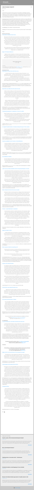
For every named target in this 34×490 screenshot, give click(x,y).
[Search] (32, 2)
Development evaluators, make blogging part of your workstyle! (13, 467)
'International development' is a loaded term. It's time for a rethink (13, 111)
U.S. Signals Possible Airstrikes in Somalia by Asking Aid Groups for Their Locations (16, 126)
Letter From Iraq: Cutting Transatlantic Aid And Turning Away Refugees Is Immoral (15, 168)
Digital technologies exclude (7, 230)
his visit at (19, 66)
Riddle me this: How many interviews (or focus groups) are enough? (13, 352)
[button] (31, 7)
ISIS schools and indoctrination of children (9, 299)
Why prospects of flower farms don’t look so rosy (10, 71)
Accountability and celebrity (6, 156)
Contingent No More (5, 386)
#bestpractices (14, 317)
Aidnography (5, 2)
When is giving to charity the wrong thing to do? (10, 247)
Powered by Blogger (17, 487)
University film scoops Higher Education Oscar (10, 287)
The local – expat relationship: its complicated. (10, 208)
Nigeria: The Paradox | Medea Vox (7, 51)
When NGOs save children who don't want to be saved (11, 88)
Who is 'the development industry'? (8, 447)
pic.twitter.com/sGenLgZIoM (24, 341)
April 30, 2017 (22, 318)
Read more (30, 454)
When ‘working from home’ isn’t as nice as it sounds (10, 189)
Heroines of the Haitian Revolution (8, 263)
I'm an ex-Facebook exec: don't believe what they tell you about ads (13, 321)
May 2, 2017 (24, 342)
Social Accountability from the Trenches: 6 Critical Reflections (12, 141)
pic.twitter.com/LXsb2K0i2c (21, 317)
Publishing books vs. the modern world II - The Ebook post (12, 457)
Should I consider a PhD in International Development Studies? (13, 437)
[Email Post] (4, 412)
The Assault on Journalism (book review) (9, 34)
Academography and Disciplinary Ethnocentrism (10, 364)
